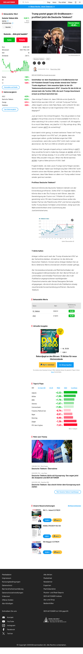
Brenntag (34, 418)
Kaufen (9, 40)
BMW (33, 400)
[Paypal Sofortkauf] (57, 520)
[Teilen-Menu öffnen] (34, 63)
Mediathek (48, 578)
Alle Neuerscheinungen (74, 506)
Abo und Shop (49, 600)
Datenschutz (7, 585)
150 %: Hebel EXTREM (51, 510)
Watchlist (8, 27)
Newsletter (48, 582)
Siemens (34, 404)
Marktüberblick (50, 589)
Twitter (10, 633)
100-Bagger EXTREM (51, 542)
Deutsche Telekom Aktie (10, 18)
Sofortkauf (51, 365)
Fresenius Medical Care (39, 411)
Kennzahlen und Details (10, 87)
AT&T (48, 59)
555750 (4, 21)
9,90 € (47, 536)
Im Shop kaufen (65, 365)
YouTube (10, 621)
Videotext (6, 596)
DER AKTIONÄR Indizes (53, 596)
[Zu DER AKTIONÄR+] (62, 2)
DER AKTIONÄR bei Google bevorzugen (43, 75)
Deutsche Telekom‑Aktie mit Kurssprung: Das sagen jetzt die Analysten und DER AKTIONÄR (55, 477)
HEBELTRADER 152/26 (52, 526)
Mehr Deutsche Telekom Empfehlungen (68, 492)
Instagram (11, 625)
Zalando (34, 393)
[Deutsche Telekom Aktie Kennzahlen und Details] (15, 65)
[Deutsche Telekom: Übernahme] (56, 451)
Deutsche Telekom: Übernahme (44, 469)
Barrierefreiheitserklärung (12, 589)
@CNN (34, 119)
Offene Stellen (7, 600)
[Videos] (70, 2)
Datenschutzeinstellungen (12, 592)
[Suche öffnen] (23, 2)
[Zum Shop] (48, 2)
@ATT (46, 127)
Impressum (6, 578)
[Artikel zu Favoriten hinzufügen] (43, 63)
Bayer (33, 414)
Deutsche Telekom (39, 59)
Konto (52, 372)
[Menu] (80, 2)
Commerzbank (36, 407)
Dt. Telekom (36, 311)
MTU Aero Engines (37, 425)
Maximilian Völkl (55, 69)
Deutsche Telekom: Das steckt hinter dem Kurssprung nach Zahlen (56, 486)
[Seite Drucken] (39, 63)
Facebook (11, 629)
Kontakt (10, 617)
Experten (47, 585)
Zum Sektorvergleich (10, 109)
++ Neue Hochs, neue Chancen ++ (41, 6)
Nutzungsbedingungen (11, 582)
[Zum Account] (54, 2)
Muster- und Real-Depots (54, 592)
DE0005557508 (7, 23)
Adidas (34, 396)
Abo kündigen (7, 603)
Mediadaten (6, 574)
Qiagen (34, 422)
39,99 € (47, 520)
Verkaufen (22, 40)
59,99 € (47, 552)
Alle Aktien (48, 574)
